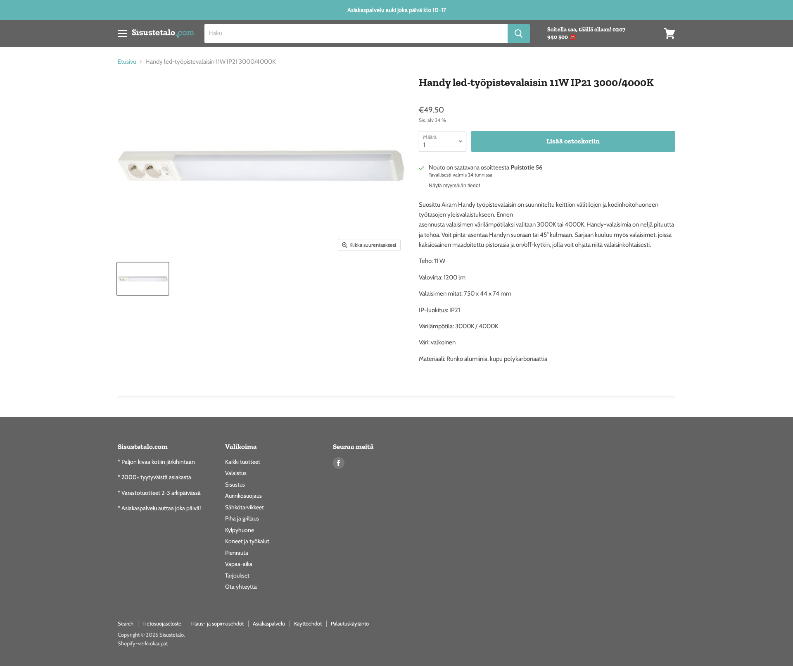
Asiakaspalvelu (269, 623)
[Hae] (519, 33)
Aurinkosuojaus (243, 495)
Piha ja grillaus (242, 518)
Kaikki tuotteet (242, 461)
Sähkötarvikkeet (244, 507)
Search (125, 623)
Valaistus (236, 473)
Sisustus (235, 484)
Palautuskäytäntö (350, 623)
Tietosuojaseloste (161, 623)
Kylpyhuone (239, 530)
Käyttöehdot (308, 623)
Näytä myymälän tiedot (454, 186)
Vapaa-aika (238, 564)
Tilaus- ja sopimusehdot (217, 623)
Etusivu (127, 61)
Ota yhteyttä (241, 586)
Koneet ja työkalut (247, 541)
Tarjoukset (237, 575)
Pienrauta (236, 552)
